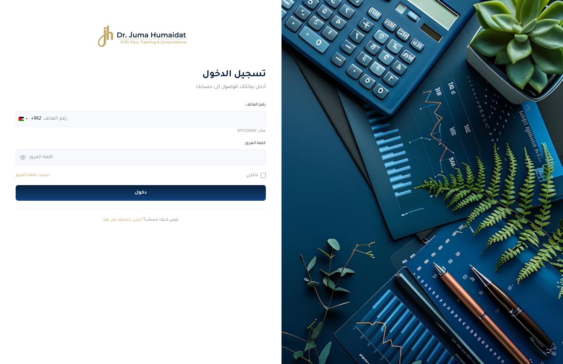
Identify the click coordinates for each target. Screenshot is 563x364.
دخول (141, 193)
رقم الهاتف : (255, 105)
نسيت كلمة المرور (33, 175)
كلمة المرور (255, 143)
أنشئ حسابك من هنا (122, 220)
